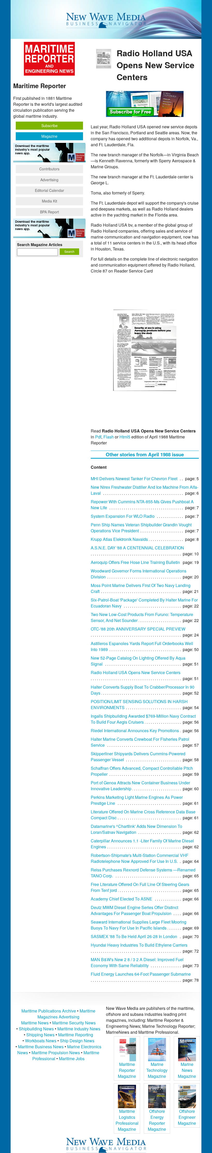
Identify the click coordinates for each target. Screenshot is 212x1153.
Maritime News (35, 1023)
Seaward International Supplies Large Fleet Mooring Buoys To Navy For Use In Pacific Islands (138, 925)
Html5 (124, 437)
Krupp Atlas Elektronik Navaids (119, 539)
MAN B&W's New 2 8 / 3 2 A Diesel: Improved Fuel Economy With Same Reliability (137, 962)
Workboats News (40, 1041)
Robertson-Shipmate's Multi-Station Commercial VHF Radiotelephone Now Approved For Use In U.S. (139, 858)
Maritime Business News (41, 1047)
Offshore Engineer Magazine (187, 1117)
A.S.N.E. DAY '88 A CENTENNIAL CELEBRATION (137, 548)
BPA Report (49, 211)
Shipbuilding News (36, 1029)
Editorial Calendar (49, 190)
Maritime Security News (74, 1023)
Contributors (49, 168)
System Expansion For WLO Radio (123, 516)
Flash (108, 437)
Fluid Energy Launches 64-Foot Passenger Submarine (141, 974)
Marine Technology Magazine (157, 1070)
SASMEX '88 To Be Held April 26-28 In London (134, 936)
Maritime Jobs (72, 1058)
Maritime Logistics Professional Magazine (127, 1120)
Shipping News (40, 1035)
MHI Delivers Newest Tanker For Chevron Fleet (134, 478)
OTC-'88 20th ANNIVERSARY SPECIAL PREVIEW (138, 629)
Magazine (49, 136)
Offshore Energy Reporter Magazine (157, 1120)
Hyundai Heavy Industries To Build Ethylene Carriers (139, 945)
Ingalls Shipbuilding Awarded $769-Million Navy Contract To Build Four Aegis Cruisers (143, 719)
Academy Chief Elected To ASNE (121, 899)
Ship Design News (77, 1041)
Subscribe (49, 125)
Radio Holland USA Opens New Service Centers (135, 672)
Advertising (49, 179)
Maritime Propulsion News (56, 1053)
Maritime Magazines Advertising (66, 1014)
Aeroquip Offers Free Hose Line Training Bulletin (135, 562)
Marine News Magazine (187, 1070)
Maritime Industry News (78, 1029)
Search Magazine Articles (39, 244)
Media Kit (49, 201)
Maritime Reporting (75, 1035)
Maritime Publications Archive (48, 1011)
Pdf (98, 437)
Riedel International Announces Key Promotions (135, 730)
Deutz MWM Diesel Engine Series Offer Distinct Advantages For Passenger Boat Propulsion (134, 910)
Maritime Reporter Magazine (127, 1070)
